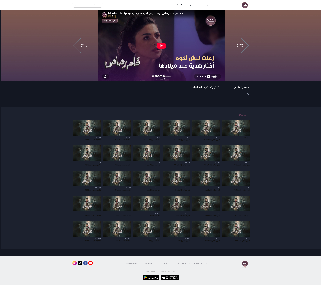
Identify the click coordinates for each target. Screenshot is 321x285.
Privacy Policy (181, 264)
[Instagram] (74, 264)
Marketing (148, 264)
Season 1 (244, 114)
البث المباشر (194, 5)
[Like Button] (247, 94)
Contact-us (164, 264)
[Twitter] (80, 264)
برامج (206, 5)
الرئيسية (230, 5)
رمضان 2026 (180, 5)
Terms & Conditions (201, 264)
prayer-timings (131, 264)
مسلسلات (217, 5)
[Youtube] (90, 264)
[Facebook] (85, 264)
